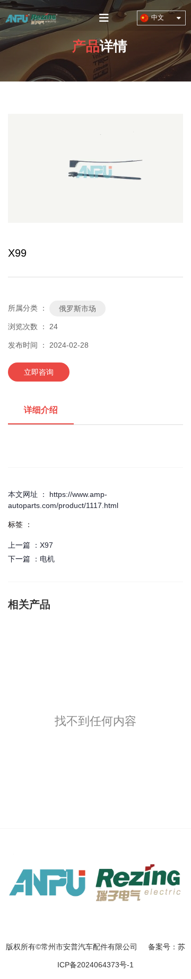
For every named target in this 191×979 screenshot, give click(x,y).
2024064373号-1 (105, 964)
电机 (47, 559)
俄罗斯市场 (77, 308)
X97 (46, 545)
